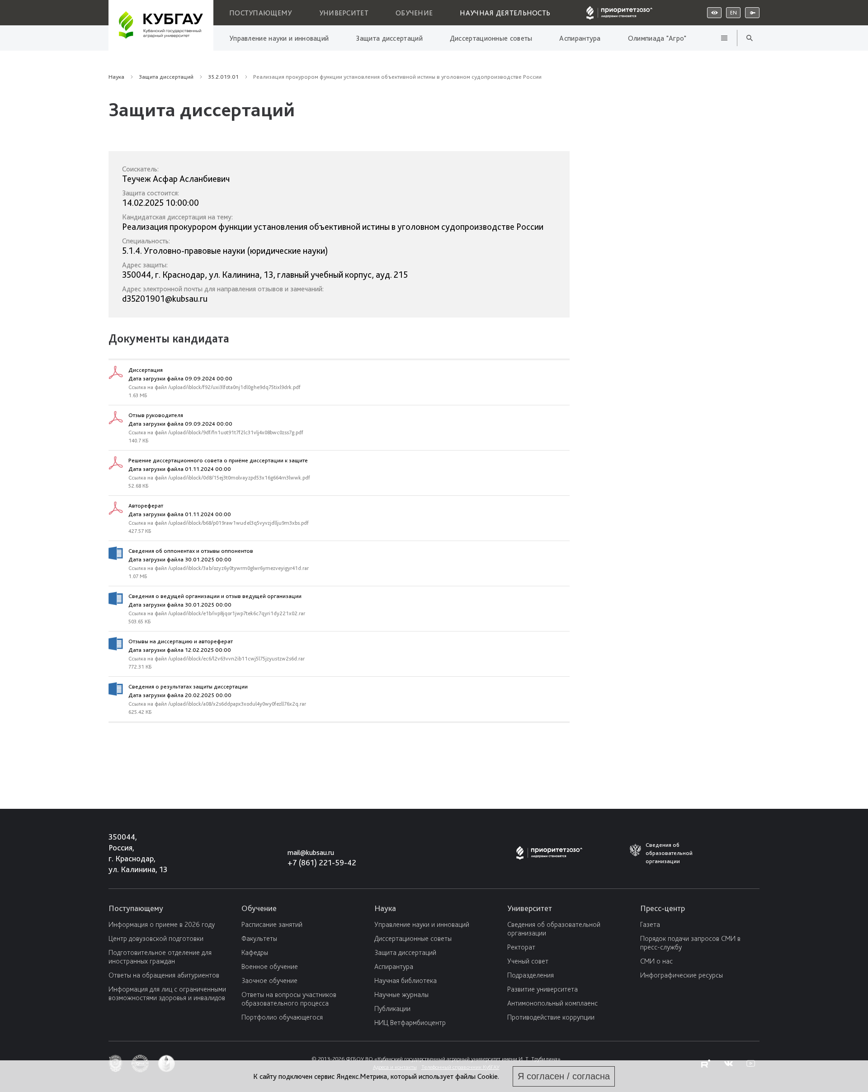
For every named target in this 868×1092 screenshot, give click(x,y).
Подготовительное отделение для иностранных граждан (160, 956)
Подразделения (530, 975)
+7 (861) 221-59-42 (322, 862)
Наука (116, 76)
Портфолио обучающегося (282, 1017)
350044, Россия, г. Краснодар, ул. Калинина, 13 (129, 853)
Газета (650, 924)
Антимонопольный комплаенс (552, 1003)
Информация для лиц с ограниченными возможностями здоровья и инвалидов (167, 993)
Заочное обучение (269, 980)
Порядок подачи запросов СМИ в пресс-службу (690, 942)
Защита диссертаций (389, 38)
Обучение (414, 13)
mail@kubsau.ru (311, 852)
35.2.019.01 (223, 76)
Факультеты (259, 938)
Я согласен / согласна (564, 1076)
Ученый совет (527, 961)
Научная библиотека (405, 980)
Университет (343, 13)
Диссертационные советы (491, 38)
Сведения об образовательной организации (553, 928)
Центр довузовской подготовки (155, 938)
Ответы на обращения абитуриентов (163, 975)
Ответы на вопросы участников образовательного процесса (288, 998)
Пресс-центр (662, 908)
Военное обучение (269, 966)
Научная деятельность (505, 13)
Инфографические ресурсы (681, 975)
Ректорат (521, 947)
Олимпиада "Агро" (657, 38)
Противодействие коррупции (550, 1017)
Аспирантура (579, 38)
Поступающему (260, 13)
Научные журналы (401, 994)
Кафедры (254, 952)
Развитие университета (542, 989)
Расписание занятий (271, 924)
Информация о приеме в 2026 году (161, 924)
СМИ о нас (656, 961)
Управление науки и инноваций (279, 38)
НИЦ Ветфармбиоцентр (410, 1022)
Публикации (392, 1008)
